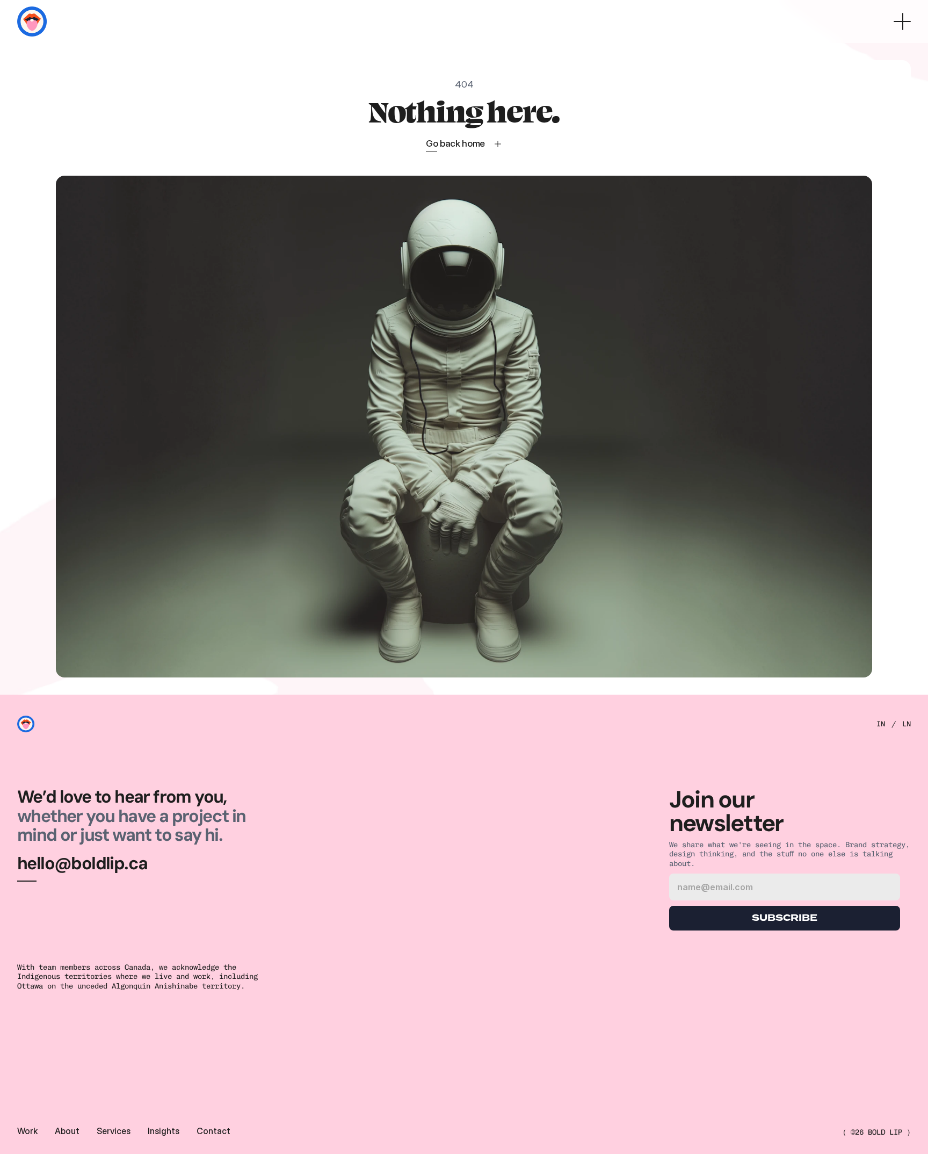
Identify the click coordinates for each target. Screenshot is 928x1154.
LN (906, 724)
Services (113, 1131)
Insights (163, 1131)
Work (27, 1131)
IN (880, 724)
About (67, 1131)
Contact (213, 1131)
